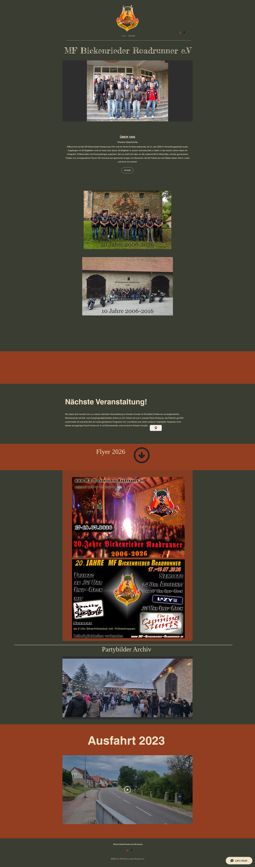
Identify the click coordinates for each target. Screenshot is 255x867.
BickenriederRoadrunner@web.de (128, 844)
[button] (127, 90)
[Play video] (127, 789)
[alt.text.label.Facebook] (184, 32)
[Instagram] (180, 32)
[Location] (156, 428)
